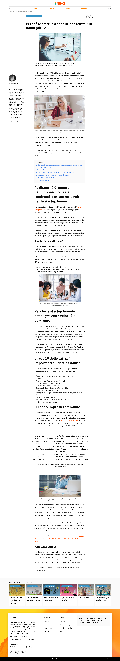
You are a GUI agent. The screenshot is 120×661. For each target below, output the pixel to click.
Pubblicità (63, 621)
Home (10, 11)
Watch (68, 8)
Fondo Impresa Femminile (69, 421)
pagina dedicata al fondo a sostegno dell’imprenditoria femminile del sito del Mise (58, 538)
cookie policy (108, 659)
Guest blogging (65, 625)
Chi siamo (47, 621)
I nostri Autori (48, 628)
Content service (65, 631)
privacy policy (100, 659)
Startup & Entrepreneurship (24, 11)
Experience (84, 8)
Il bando (39, 523)
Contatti (46, 625)
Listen (52, 8)
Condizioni (47, 631)
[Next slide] (19, 582)
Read (35, 8)
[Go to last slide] (18, 582)
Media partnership (66, 628)
